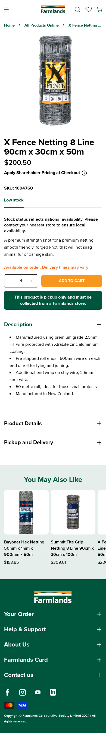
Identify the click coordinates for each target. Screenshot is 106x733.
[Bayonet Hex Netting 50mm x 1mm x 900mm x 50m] (26, 512)
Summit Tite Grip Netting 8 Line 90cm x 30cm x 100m (72, 548)
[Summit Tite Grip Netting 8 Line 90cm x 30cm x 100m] (73, 512)
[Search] (77, 9)
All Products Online (41, 25)
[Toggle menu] (6, 9)
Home (9, 25)
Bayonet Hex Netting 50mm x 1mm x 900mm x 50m (24, 548)
